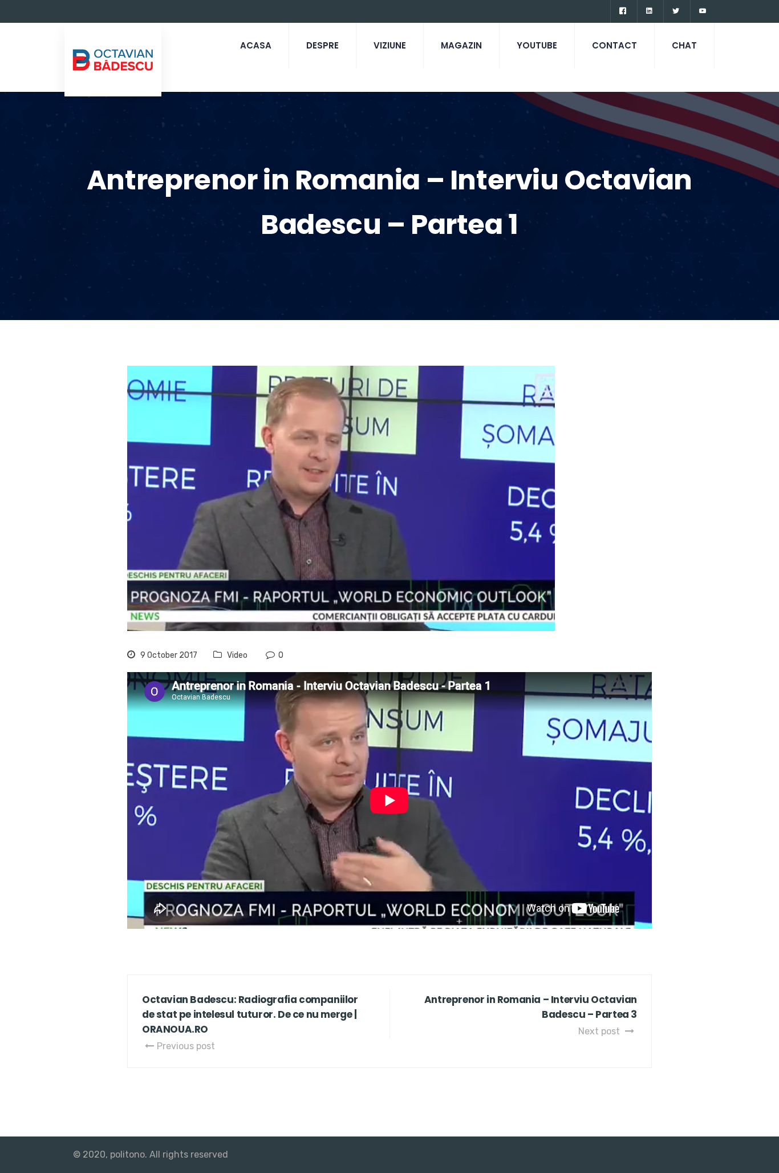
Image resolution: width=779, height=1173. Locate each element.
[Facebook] (622, 11)
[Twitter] (675, 11)
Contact (614, 45)
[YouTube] (702, 11)
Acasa (255, 45)
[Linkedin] (649, 11)
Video (237, 655)
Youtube (537, 45)
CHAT (684, 45)
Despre (322, 45)
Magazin (461, 45)
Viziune (390, 45)
